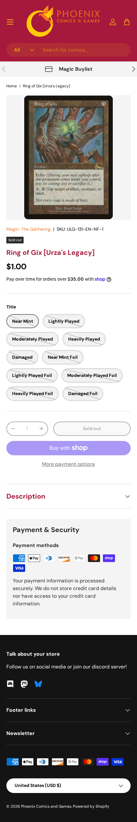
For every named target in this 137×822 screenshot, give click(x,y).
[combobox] (68, 50)
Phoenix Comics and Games (46, 806)
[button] (127, 22)
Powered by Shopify (91, 806)
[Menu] (10, 22)
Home (11, 86)
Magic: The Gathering (28, 229)
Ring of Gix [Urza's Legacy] (46, 86)
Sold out (92, 428)
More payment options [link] (68, 464)
